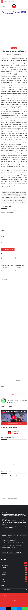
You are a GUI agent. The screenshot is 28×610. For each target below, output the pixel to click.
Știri (3, 563)
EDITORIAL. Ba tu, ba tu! (7, 265)
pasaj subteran (6, 547)
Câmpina (5, 545)
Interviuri (4, 570)
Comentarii (14, 394)
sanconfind (5, 552)
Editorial (14, 48)
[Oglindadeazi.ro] (14, 6)
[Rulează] (3, 423)
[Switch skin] (26, 6)
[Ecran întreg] (25, 423)
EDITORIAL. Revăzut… (20, 265)
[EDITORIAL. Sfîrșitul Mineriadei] (21, 324)
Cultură (3, 576)
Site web (3, 242)
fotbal (12, 545)
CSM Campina (20, 542)
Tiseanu (18, 552)
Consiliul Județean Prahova (8, 540)
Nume (3, 230)
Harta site (22, 598)
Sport (3, 579)
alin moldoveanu (21, 535)
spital (12, 552)
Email (2, 236)
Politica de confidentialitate (9, 598)
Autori (18, 598)
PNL (13, 547)
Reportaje (4, 574)
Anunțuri (4, 581)
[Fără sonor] (22, 423)
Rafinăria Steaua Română (19, 550)
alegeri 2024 (11, 535)
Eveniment (4, 572)
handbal (18, 545)
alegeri (4, 535)
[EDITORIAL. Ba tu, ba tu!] (7, 260)
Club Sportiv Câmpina (7, 537)
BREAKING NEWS (6, 565)
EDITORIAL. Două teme (6, 278)
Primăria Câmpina (6, 550)
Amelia (8, 399)
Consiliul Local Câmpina (8, 542)
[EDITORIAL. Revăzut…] (21, 260)
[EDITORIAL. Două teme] (7, 273)
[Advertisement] (14, 33)
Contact (14, 600)
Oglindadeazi (9, 54)
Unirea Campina (6, 555)
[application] (14, 417)
